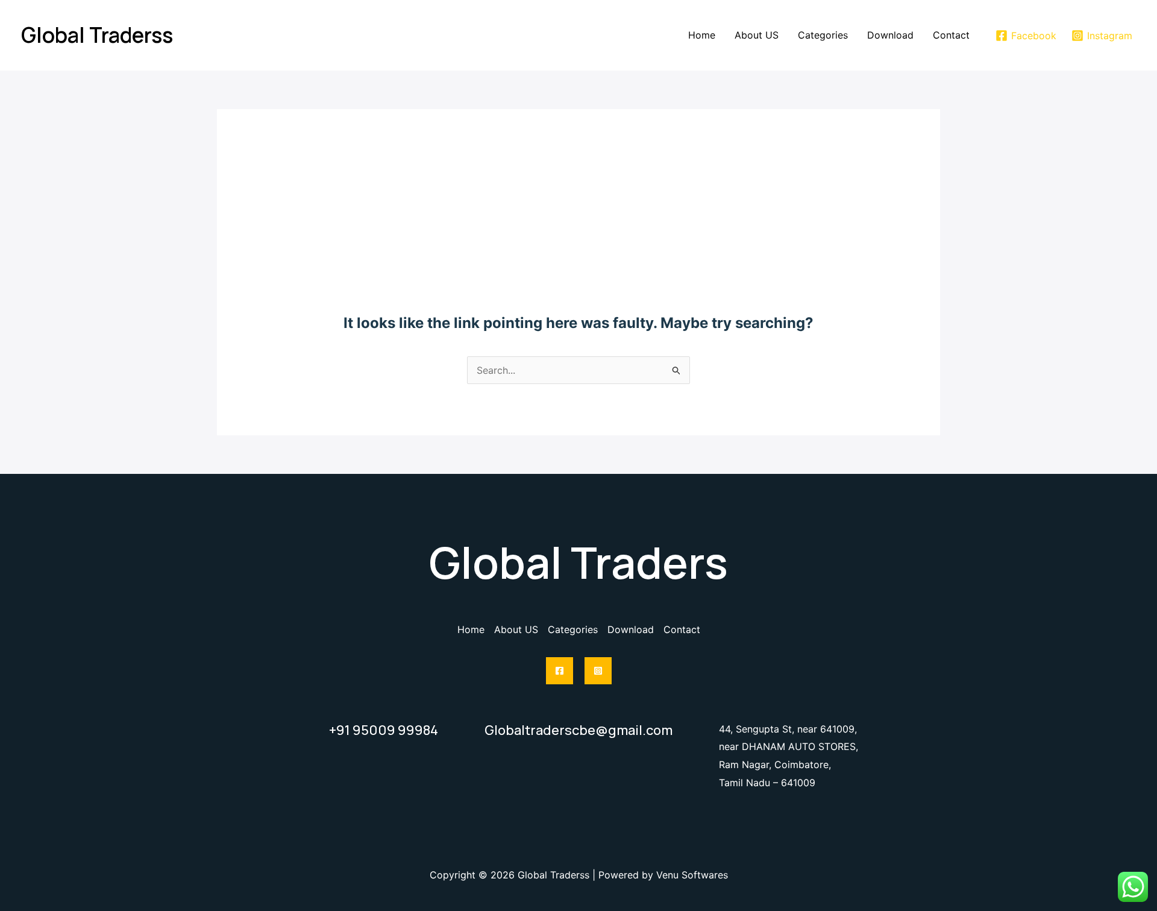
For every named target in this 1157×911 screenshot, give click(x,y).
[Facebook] (559, 670)
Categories (823, 35)
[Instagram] (598, 670)
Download (890, 35)
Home (701, 35)
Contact (951, 35)
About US (757, 35)
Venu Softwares (692, 875)
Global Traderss (97, 34)
